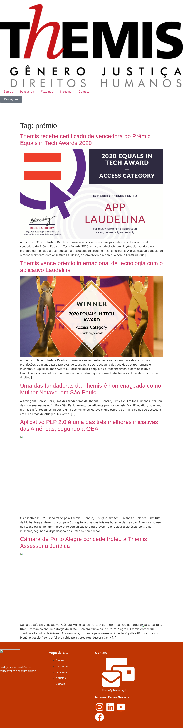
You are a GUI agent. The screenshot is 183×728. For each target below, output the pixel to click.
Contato (84, 91)
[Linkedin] (110, 707)
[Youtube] (121, 707)
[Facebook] (99, 717)
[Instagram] (99, 707)
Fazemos (47, 91)
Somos (8, 91)
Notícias (65, 91)
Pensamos (27, 91)
